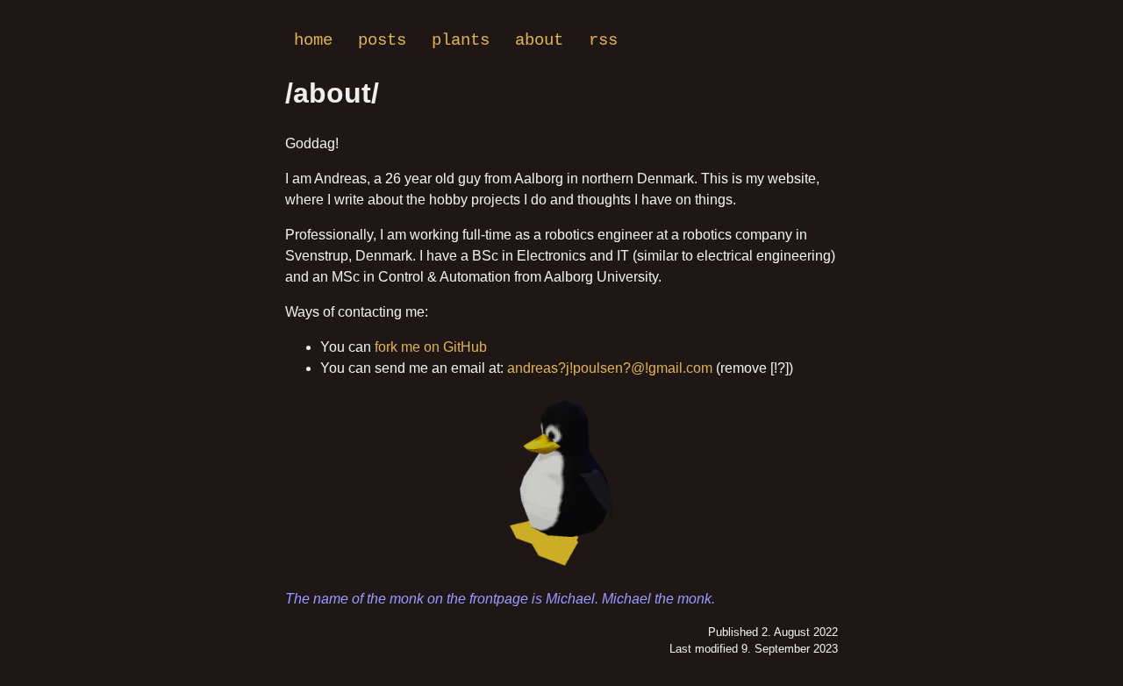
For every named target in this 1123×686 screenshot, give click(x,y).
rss (603, 40)
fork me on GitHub (431, 346)
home (313, 40)
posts (382, 40)
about (539, 40)
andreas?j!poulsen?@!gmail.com (609, 368)
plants (461, 40)
